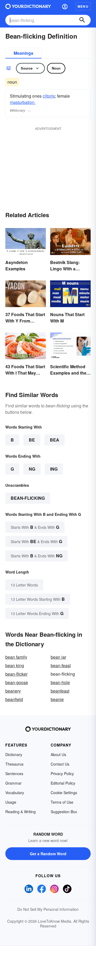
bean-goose (16, 682)
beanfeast (60, 691)
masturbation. (22, 102)
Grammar (13, 783)
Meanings (23, 53)
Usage (10, 802)
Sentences (14, 773)
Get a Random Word (48, 853)
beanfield (14, 699)
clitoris (49, 96)
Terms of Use (62, 802)
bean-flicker (16, 674)
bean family (16, 657)
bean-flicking (28, 498)
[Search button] (82, 20)
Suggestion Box (64, 811)
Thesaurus (14, 764)
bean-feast (61, 665)
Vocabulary (14, 792)
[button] (65, 6)
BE (32, 440)
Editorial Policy (63, 783)
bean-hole (60, 682)
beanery (13, 691)
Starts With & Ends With (35, 527)
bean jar (58, 657)
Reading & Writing (20, 811)
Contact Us (60, 764)
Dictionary (13, 754)
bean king (14, 665)
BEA (54, 440)
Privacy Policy (62, 773)
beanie (57, 699)
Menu (83, 6)
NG (32, 469)
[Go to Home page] (28, 6)
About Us (58, 754)
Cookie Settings (64, 792)
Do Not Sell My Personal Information (48, 909)
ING (54, 469)
